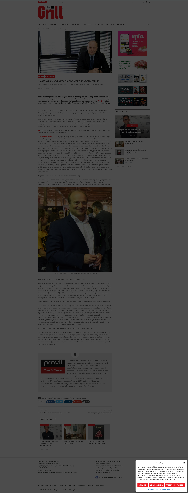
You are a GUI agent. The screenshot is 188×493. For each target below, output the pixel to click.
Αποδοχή (142, 485)
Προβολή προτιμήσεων (175, 485)
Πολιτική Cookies (153, 489)
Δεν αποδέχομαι (156, 485)
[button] (184, 463)
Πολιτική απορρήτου (166, 489)
